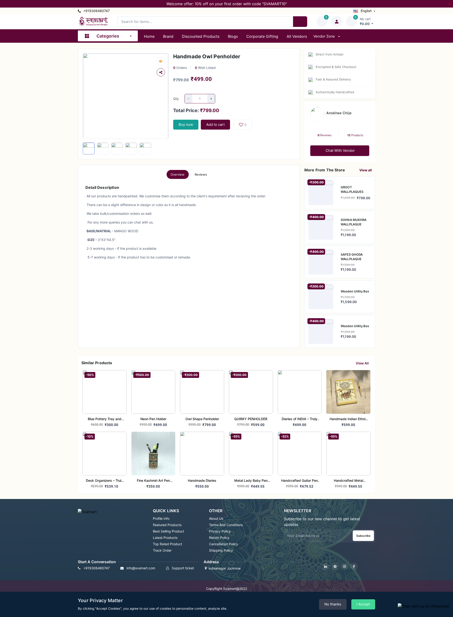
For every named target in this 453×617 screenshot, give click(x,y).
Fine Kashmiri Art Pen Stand (153, 480)
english (366, 11)
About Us (216, 518)
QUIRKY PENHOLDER (250, 419)
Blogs (233, 36)
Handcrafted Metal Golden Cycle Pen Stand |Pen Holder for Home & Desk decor (348, 480)
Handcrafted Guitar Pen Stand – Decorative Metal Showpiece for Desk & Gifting (299, 480)
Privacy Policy (220, 531)
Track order (162, 550)
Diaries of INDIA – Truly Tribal (299, 419)
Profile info (161, 518)
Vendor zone (324, 36)
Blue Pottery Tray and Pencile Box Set (104, 419)
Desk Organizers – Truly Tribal (104, 480)
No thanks (332, 604)
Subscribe (363, 535)
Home (149, 36)
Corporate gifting (262, 36)
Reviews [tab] (201, 174)
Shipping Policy (221, 550)
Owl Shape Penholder (202, 419)
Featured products (167, 525)
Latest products (165, 538)
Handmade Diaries (202, 480)
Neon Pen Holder (153, 419)
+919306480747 (96, 11)
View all (366, 170)
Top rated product (167, 544)
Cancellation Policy (223, 544)
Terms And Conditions (226, 525)
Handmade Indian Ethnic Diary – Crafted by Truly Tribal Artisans (348, 419)
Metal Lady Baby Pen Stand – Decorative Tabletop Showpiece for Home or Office (250, 480)
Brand (168, 36)
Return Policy (219, 538)
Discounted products (200, 36)
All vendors (297, 36)
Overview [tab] (178, 174)
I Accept (363, 604)
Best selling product (168, 531)
